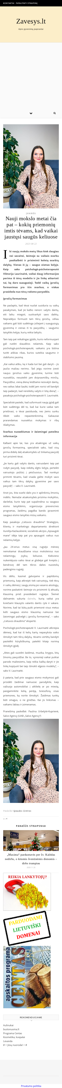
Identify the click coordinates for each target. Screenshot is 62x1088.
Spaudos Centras (22, 810)
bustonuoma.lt (11, 1029)
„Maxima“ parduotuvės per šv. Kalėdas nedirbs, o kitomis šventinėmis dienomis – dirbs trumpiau (31, 859)
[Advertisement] (31, 75)
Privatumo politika (31, 1086)
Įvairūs (31, 213)
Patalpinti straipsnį (27, 3)
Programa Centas (12, 1033)
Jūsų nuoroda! (15, 1045)
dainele (31, 598)
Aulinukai (8, 1025)
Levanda (7, 1041)
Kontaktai (8, 3)
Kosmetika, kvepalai (14, 1037)
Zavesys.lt (31, 21)
